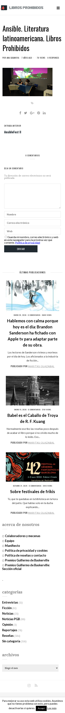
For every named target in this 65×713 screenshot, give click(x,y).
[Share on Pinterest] (38, 113)
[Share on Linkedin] (44, 113)
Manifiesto (12, 545)
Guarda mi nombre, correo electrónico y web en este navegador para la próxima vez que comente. (31, 239)
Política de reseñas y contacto (25, 555)
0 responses (53, 57)
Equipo (9, 541)
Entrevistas (10, 602)
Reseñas (8, 635)
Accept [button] (41, 708)
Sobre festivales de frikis (32, 491)
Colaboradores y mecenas (22, 536)
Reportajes (9, 630)
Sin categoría (11, 641)
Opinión (7, 624)
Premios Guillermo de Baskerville (27, 560)
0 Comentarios (34, 315)
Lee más (51, 708)
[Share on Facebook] (20, 113)
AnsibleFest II (12, 132)
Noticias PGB (11, 619)
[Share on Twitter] (25, 113)
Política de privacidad (27, 242)
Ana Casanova (13, 57)
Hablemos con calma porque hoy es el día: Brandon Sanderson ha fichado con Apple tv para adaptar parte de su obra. (32, 332)
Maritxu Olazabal (41, 366)
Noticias (8, 613)
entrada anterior (12, 125)
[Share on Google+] (32, 113)
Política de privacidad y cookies (26, 550)
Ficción (7, 608)
